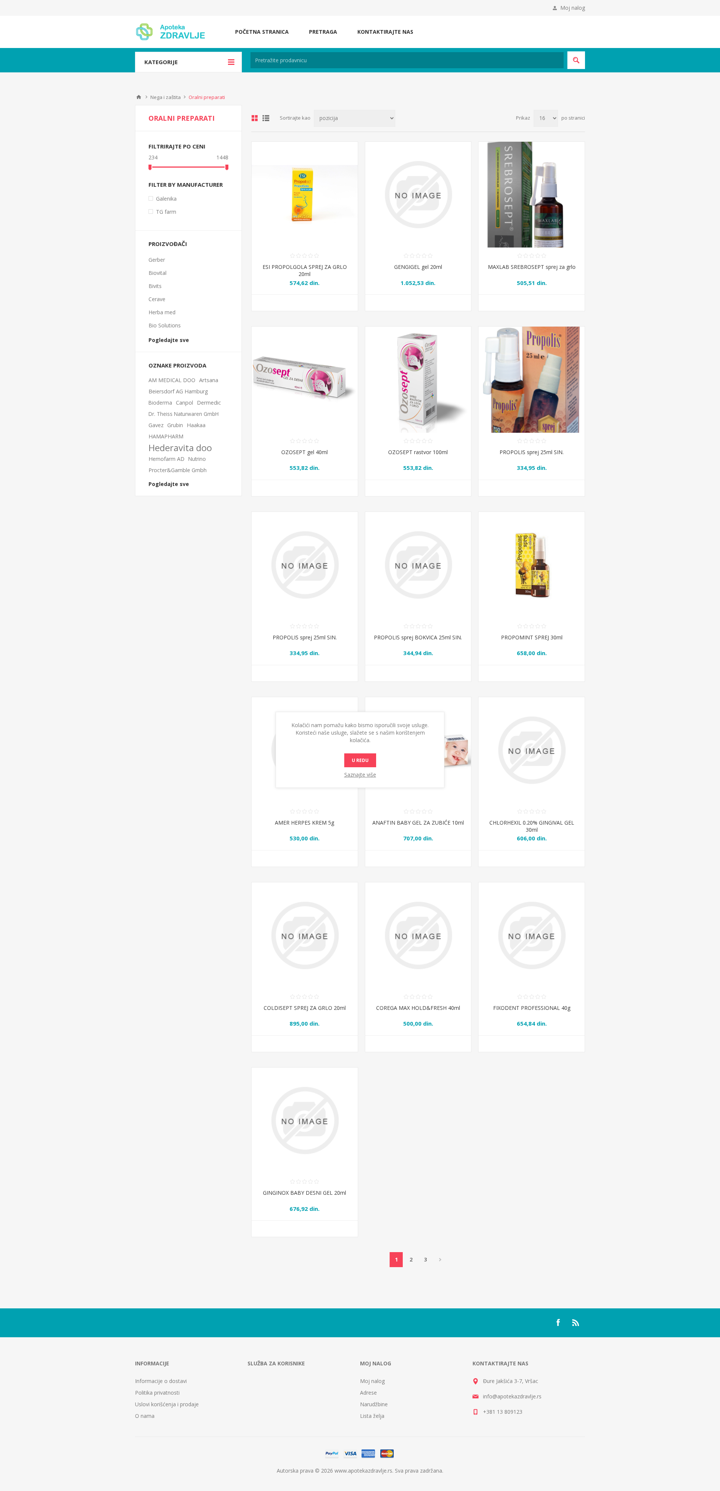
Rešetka (254, 118)
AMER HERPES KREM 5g (304, 822)
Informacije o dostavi (161, 1380)
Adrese (368, 1392)
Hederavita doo (180, 447)
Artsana (208, 380)
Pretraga (323, 31)
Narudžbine (374, 1404)
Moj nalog (572, 7)
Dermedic (209, 402)
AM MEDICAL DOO (171, 380)
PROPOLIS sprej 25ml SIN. (532, 452)
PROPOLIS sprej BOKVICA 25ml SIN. (418, 637)
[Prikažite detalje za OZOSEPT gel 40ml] (305, 380)
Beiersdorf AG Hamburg (178, 391)
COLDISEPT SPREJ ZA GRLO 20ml (305, 1007)
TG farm (166, 211)
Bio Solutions (164, 325)
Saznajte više (360, 774)
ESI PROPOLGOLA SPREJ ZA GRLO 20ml (304, 270)
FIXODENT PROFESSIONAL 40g (531, 1007)
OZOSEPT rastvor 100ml (418, 452)
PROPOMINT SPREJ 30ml (531, 637)
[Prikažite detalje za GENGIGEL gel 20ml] (418, 195)
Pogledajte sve (168, 340)
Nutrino (197, 458)
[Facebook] (558, 1323)
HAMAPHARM (165, 436)
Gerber (156, 259)
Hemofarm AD (166, 458)
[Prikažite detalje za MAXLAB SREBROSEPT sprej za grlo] (531, 195)
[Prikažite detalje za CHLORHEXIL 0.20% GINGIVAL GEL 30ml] (531, 750)
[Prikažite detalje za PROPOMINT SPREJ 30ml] (531, 565)
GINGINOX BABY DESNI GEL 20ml (304, 1192)
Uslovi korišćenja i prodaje (167, 1404)
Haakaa (196, 425)
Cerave (156, 299)
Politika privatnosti (157, 1392)
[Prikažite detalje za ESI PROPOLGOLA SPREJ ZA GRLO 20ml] (305, 195)
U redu (360, 760)
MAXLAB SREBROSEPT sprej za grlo (532, 266)
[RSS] (576, 1323)
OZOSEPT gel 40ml (304, 452)
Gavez (156, 425)
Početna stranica (262, 31)
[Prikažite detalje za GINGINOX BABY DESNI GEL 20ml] (305, 1121)
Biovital (157, 272)
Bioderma (160, 402)
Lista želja (372, 1415)
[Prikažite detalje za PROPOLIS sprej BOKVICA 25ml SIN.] (418, 565)
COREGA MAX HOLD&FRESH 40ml (418, 1007)
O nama (144, 1415)
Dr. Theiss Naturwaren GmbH (183, 413)
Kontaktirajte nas (385, 31)
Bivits (155, 286)
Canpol (184, 402)
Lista (265, 118)
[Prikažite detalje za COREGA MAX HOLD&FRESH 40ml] (418, 935)
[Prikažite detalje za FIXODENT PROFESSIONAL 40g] (531, 935)
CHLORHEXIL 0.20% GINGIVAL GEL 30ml (531, 826)
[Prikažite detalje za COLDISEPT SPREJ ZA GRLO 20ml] (305, 935)
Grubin (175, 425)
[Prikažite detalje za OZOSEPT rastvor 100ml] (418, 380)
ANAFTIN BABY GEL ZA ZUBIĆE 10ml (418, 822)
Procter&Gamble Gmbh (177, 470)
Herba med (162, 312)
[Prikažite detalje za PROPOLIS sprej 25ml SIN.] (531, 380)
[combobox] (407, 60)
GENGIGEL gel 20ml (418, 266)
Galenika (166, 198)
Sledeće (440, 1259)
